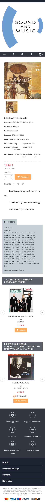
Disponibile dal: (27, 156)
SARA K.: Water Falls (20, 383)
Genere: (7, 147)
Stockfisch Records (21, 388)
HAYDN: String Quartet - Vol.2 (20, 316)
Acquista (22, 177)
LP (21, 386)
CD (33, 144)
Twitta (18, 184)
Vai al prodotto (20, 401)
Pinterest (22, 184)
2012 (30, 147)
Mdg (15, 144)
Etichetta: (8, 144)
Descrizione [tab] (9, 222)
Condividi (14, 184)
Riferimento (9, 154)
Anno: (25, 147)
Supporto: (27, 144)
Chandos (21, 322)
